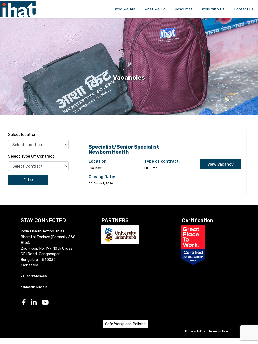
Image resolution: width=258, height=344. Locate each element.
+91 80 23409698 (34, 276)
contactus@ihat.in (34, 287)
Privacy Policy (195, 331)
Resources (184, 9)
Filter (28, 180)
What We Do (155, 9)
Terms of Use (218, 331)
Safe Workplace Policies (125, 324)
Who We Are (125, 9)
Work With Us (213, 9)
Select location (22, 134)
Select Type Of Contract (31, 156)
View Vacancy (220, 164)
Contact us (243, 9)
